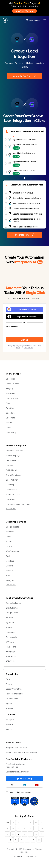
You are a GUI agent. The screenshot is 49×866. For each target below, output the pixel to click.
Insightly (9, 388)
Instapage (10, 651)
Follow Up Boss (12, 383)
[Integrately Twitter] (12, 785)
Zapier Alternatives (14, 689)
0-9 (7, 822)
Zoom (8, 575)
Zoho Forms (11, 656)
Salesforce (10, 379)
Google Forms (12, 612)
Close (8, 403)
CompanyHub (12, 398)
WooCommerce (12, 551)
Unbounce (10, 632)
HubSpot (10, 465)
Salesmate (10, 417)
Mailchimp (10, 484)
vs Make (9, 724)
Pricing (9, 684)
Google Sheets (12, 527)
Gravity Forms (12, 608)
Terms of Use (28, 348)
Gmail (8, 536)
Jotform (9, 617)
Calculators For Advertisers (18, 771)
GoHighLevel (11, 470)
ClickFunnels (11, 489)
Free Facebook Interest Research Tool (16, 765)
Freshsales (10, 393)
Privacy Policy (17, 856)
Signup (9, 703)
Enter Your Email (12, 327)
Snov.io (9, 422)
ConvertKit (10, 499)
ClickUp (9, 546)
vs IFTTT (10, 729)
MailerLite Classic (13, 494)
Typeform (10, 622)
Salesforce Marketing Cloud (18, 504)
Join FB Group (26, 778)
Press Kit (9, 708)
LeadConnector (13, 460)
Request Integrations (15, 693)
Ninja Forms (11, 647)
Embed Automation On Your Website (21, 752)
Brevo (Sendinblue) (14, 475)
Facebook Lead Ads (14, 450)
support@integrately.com (20, 792)
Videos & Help (12, 698)
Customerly (11, 432)
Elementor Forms (13, 603)
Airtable (9, 570)
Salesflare (10, 413)
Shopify (9, 541)
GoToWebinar (12, 480)
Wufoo (9, 627)
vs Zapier (10, 719)
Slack (8, 556)
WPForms (10, 642)
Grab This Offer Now (24, 11)
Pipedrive (10, 408)
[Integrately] (5, 20)
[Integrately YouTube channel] (37, 785)
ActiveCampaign (13, 455)
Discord (9, 565)
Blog (8, 679)
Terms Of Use (31, 856)
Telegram (10, 580)
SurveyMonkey (12, 637)
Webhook (10, 531)
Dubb (8, 427)
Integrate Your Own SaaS (16, 747)
